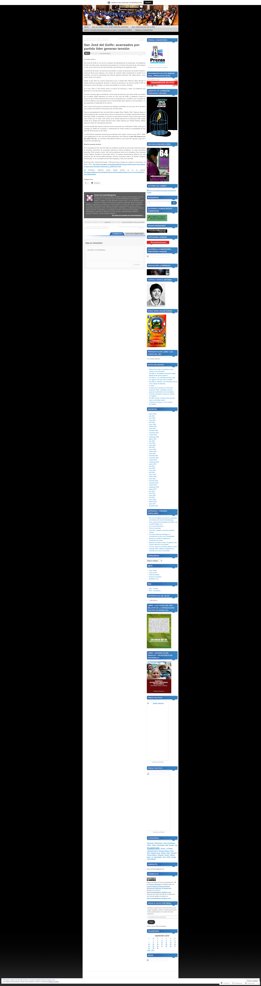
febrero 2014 (152, 476)
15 (153, 944)
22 (153, 946)
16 (157, 944)
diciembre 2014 (153, 455)
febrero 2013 (152, 501)
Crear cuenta (153, 570)
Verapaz (173, 857)
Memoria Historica (164, 851)
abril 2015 (152, 447)
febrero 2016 (152, 426)
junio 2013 (152, 493)
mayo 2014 (152, 470)
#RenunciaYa (158, 843)
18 (166, 944)
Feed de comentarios (155, 577)
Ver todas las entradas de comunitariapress (127, 215)
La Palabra (169, 848)
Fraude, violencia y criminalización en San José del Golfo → (132, 39)
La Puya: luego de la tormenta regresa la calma (163, 546)
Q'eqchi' (166, 855)
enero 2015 (152, 453)
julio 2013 (152, 491)
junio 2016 (152, 418)
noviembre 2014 (153, 458)
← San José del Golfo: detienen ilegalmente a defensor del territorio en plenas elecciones (97, 39)
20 (175, 944)
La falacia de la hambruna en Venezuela (161, 388)
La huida (151, 385)
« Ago (148, 950)
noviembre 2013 (153, 483)
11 (166, 942)
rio (152, 857)
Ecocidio (171, 845)
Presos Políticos (152, 855)
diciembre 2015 (153, 430)
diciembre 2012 (153, 506)
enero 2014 (152, 478)
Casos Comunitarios (169, 843)
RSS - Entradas (153, 588)
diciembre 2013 (153, 481)
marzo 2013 (152, 499)
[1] (110, 91)
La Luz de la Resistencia (156, 526)
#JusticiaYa (150, 843)
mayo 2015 (152, 445)
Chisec (149, 845)
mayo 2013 (152, 495)
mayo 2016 (152, 420)
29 (153, 948)
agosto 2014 (152, 464)
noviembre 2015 (153, 432)
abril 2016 (152, 422)
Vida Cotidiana (151, 859)
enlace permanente (127, 222)
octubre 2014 (153, 460)
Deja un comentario (139, 222)
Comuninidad (160, 845)
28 (149, 948)
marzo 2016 (152, 424)
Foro (176, 845)
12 (170, 942)
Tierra (164, 857)
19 (170, 944)
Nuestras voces (155, 853)
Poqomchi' (174, 853)
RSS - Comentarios (154, 590)
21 (149, 946)
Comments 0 (117, 234)
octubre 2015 (153, 435)
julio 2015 (152, 441)
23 (157, 946)
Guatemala (107, 222)
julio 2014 (152, 466)
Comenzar (148, 2)
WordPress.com (154, 579)
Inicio (86, 27)
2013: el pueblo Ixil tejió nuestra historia (110, 27)
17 (162, 944)
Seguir (151, 922)
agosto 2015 (152, 439)
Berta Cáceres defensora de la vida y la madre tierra (108, 30)
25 (166, 946)
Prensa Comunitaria (144, 30)
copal (166, 845)
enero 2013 (152, 504)
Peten (168, 853)
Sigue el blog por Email (159, 903)
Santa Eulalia (158, 857)
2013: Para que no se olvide (143, 27)
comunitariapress (105, 53)
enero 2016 (152, 428)
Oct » (153, 950)
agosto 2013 (152, 489)
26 (170, 946)
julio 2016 (152, 416)
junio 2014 (152, 468)
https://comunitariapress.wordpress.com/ (159, 892)
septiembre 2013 (154, 487)
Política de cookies (53, 981)
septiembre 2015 (154, 437)
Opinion (163, 853)
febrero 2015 (152, 451)
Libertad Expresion (152, 851)
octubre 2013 (153, 485)
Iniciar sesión (153, 572)
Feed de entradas (154, 574)
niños (148, 853)
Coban (154, 845)
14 (149, 944)
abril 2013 (152, 497)
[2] (99, 141)
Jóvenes (162, 848)
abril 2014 (152, 472)
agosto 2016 (152, 414)
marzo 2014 (152, 474)
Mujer (172, 851)
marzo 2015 (152, 449)
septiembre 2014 (154, 462)
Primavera (161, 855)
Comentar (137, 264)
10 (162, 942)
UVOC (168, 857)
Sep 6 (87, 53)
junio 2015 (152, 443)
